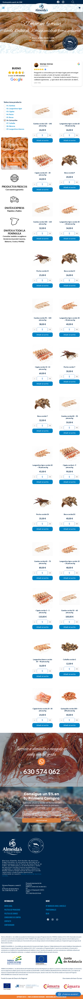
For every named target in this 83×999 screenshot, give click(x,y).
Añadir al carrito (43, 140)
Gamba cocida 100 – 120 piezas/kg (42, 223)
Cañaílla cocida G (69, 659)
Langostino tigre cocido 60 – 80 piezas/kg (70, 125)
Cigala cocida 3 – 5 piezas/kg (42, 611)
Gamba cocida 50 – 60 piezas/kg (69, 611)
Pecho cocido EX (42, 514)
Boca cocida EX (69, 514)
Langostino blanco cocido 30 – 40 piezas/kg (42, 660)
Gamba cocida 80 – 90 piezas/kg (69, 417)
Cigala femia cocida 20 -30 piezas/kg (42, 709)
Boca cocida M (69, 271)
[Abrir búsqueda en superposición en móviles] (73, 2)
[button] (3, 8)
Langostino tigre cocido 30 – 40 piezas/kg (70, 319)
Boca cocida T (42, 416)
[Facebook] (58, 2)
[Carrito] (79, 8)
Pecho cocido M (42, 271)
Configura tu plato (14, 164)
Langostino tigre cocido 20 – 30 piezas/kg (43, 466)
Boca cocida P (69, 173)
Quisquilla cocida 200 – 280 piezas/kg (69, 709)
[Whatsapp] (57, 919)
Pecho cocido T (69, 367)
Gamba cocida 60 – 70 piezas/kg (42, 562)
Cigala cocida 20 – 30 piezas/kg (42, 174)
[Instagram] (63, 2)
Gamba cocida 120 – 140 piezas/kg (42, 125)
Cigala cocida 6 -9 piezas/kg (69, 466)
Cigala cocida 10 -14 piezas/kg (42, 368)
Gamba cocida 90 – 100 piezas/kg (42, 319)
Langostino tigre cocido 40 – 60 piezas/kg (70, 223)
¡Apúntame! (41, 820)
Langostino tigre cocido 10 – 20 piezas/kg (70, 562)
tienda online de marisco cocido (21, 874)
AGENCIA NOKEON (62, 997)
